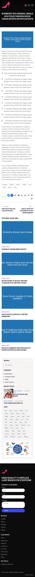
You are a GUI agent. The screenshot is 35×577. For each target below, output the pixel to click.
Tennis (12, 434)
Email (3, 494)
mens (11, 422)
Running (23, 425)
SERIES (6, 428)
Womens (26, 436)
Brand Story (8, 374)
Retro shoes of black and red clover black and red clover (14, 282)
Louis (27, 419)
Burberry (12, 184)
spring (18, 431)
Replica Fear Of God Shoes (20, 395)
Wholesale (12, 436)
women (19, 436)
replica (17, 425)
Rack (26, 422)
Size (22, 428)
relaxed (11, 425)
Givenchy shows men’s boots (14, 249)
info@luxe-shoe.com (7, 564)
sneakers (7, 431)
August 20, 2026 (19, 401)
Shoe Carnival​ (9, 382)
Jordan (11, 419)
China (23, 413)
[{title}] (8, 195)
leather (17, 419)
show (30, 184)
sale (29, 425)
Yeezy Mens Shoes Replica (13, 403)
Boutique (5, 184)
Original (24, 184)
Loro (22, 419)
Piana (21, 422)
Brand (15, 410)
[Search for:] (17, 365)
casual (6, 413)
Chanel (12, 413)
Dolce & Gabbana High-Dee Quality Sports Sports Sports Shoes (16, 349)
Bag (6, 410)
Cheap (17, 413)
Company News (10, 376)
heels (28, 416)
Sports (9, 187)
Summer (7, 434)
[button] (32, 5)
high (6, 419)
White (6, 436)
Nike (16, 422)
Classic (6, 416)
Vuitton (18, 434)
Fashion (18, 184)
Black (10, 410)
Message (4, 500)
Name (3, 487)
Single (4, 187)
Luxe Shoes (5, 572)
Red (6, 425)
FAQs (6, 379)
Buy (26, 410)
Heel (23, 416)
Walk (24, 434)
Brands (21, 410)
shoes (17, 428)
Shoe (12, 428)
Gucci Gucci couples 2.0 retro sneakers (15, 315)
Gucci (18, 416)
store (24, 431)
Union (15, 187)
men (6, 422)
